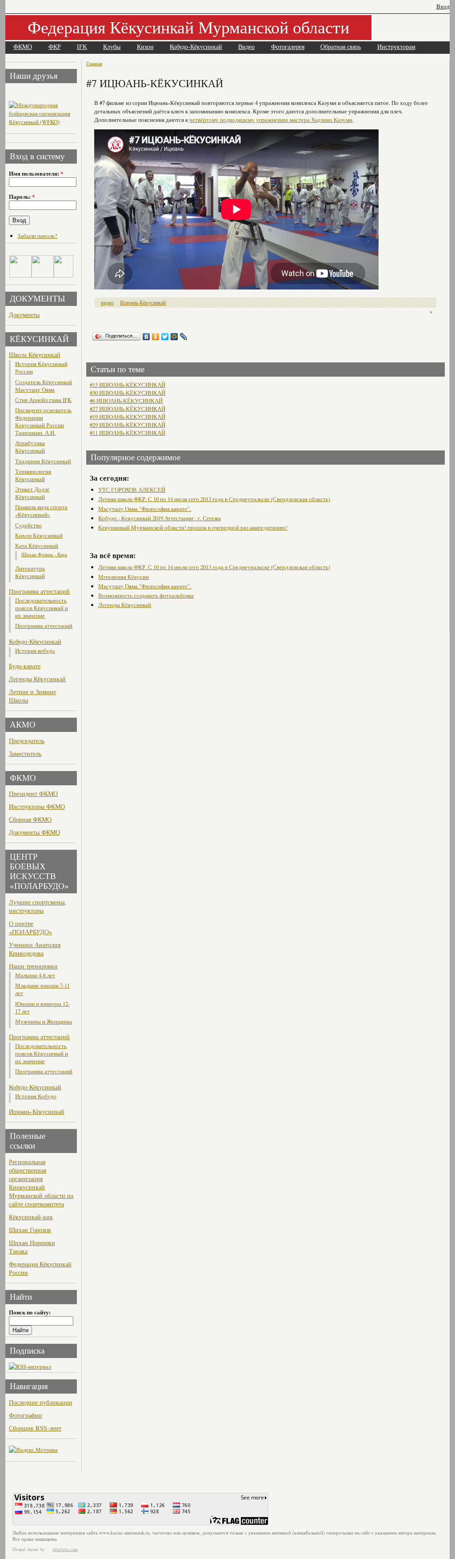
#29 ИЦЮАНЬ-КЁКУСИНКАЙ (127, 425)
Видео (246, 47)
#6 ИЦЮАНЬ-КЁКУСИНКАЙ (126, 401)
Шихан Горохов (30, 1230)
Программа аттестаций (39, 591)
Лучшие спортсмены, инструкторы (37, 906)
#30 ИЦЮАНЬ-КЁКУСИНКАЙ (127, 393)
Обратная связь (340, 47)
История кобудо (35, 651)
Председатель (26, 740)
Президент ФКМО (33, 793)
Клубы (111, 47)
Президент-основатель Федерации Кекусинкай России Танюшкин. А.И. (43, 421)
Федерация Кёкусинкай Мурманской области (188, 27)
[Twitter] (165, 336)
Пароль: (22, 197)
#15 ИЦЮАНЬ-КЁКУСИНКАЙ (127, 385)
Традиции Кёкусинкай (43, 461)
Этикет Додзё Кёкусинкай (32, 493)
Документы (24, 314)
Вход (443, 6)
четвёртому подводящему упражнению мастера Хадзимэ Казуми (270, 120)
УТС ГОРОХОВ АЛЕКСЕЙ (131, 490)
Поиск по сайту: (30, 1312)
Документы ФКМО (34, 832)
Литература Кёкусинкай (30, 572)
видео (107, 302)
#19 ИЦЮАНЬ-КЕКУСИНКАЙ (127, 417)
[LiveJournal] (183, 336)
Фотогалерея (287, 47)
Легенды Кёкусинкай (37, 679)
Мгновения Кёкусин (123, 577)
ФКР (54, 47)
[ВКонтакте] (146, 336)
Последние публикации (40, 1402)
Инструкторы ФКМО (37, 806)
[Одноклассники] (155, 336)
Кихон (145, 47)
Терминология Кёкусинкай (33, 475)
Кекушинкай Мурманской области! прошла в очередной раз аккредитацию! (192, 527)
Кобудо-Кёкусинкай (196, 47)
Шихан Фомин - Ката (44, 554)
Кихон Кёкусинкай (39, 535)
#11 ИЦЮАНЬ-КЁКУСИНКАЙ (127, 433)
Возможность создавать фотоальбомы (146, 595)
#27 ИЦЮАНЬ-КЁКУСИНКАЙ (127, 409)
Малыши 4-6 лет (35, 975)
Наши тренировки (33, 966)
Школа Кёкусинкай (34, 354)
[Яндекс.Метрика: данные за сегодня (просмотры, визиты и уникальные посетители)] (33, 1450)
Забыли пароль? (37, 236)
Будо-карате (24, 666)
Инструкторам (396, 47)
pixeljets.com (65, 1549)
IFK (82, 47)
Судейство (28, 525)
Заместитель (25, 753)
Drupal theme (25, 1549)
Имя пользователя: (36, 173)
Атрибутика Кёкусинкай (30, 446)
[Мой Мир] (174, 336)
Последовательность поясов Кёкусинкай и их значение (41, 608)
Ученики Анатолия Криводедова (34, 948)
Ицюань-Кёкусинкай (36, 1111)
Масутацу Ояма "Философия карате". (144, 509)
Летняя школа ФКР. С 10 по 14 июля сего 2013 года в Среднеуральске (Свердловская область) (214, 499)
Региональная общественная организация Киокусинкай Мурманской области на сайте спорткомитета (41, 1182)
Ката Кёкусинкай (36, 546)
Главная (94, 63)
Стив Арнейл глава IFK (43, 400)
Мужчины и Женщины (43, 1021)
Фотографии (25, 1415)
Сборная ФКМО (30, 819)
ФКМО (22, 47)
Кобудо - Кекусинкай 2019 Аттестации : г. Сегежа (159, 518)
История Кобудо (35, 1096)
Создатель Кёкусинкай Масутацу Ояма (43, 386)
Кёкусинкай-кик (31, 1217)
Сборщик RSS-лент (35, 1428)
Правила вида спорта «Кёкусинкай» (41, 510)
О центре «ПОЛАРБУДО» (30, 927)
